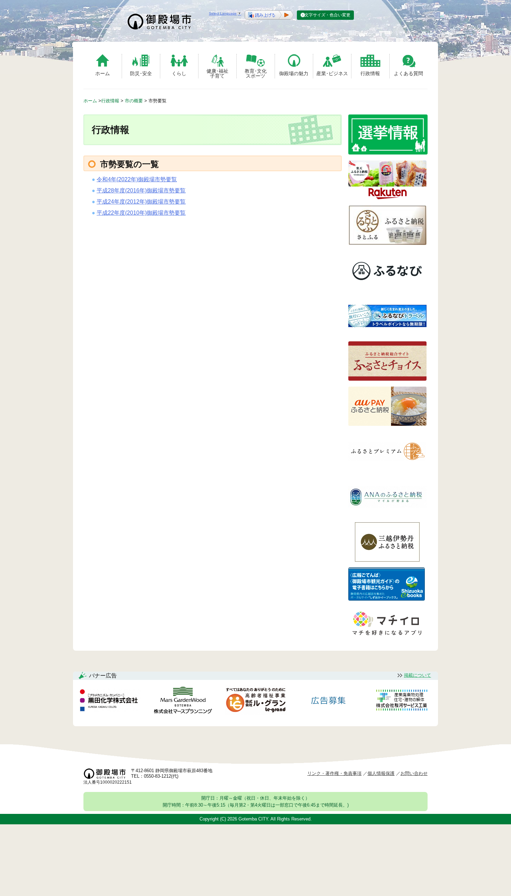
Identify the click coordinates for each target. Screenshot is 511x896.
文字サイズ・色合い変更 (327, 15)
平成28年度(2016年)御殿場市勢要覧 (141, 190)
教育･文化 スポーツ (256, 73)
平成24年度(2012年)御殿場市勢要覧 (141, 202)
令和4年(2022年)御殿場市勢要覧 (137, 179)
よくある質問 (408, 73)
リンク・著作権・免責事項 (334, 773)
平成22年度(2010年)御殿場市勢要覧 (141, 213)
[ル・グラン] (255, 701)
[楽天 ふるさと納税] (387, 198)
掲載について (417, 675)
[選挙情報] (388, 153)
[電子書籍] (386, 599)
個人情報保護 (381, 773)
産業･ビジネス (332, 73)
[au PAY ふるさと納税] (387, 424)
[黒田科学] (110, 701)
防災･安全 (141, 73)
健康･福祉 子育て (217, 73)
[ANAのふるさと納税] (387, 514)
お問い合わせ (414, 773)
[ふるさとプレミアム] (387, 469)
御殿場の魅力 (293, 73)
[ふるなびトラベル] (387, 333)
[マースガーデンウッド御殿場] (183, 701)
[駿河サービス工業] (401, 701)
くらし (179, 73)
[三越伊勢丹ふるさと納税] (387, 560)
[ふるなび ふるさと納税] (387, 288)
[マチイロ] (386, 638)
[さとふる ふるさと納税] (387, 243)
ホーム (102, 73)
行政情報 (370, 73)
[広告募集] (328, 701)
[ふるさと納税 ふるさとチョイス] (387, 379)
